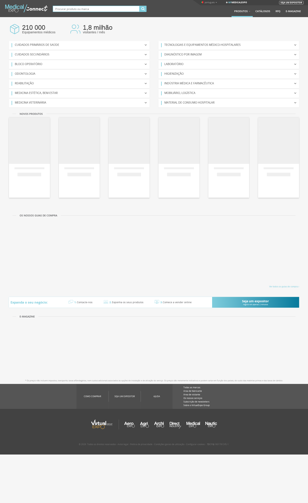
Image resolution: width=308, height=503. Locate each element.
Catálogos (262, 11)
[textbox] (96, 9)
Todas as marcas (191, 387)
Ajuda (156, 396)
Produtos (241, 11)
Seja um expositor (124, 396)
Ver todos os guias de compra (283, 286)
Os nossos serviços (192, 398)
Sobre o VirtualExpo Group (196, 405)
